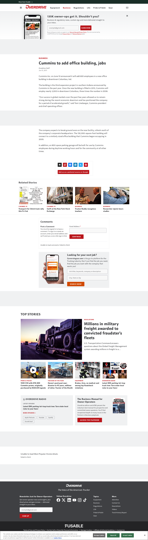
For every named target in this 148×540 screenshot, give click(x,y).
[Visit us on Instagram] (79, 500)
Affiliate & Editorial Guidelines (104, 530)
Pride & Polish (26, 380)
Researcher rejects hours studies (113, 210)
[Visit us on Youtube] (74, 500)
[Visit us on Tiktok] (85, 500)
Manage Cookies (86, 530)
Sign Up (25, 516)
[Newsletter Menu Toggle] (127, 7)
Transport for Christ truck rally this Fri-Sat (31, 210)
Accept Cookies (127, 535)
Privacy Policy (66, 34)
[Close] (145, 535)
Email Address (75, 226)
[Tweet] (81, 165)
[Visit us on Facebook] (58, 500)
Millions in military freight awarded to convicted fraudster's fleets (103, 330)
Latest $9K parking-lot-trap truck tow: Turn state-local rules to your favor (113, 385)
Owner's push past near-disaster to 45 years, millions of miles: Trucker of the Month (60, 385)
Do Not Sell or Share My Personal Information (62, 530)
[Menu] (21, 7)
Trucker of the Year (56, 380)
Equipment (79, 380)
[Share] (70, 165)
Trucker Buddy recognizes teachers (85, 210)
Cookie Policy (58, 538)
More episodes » (29, 413)
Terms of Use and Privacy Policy (78, 32)
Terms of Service (77, 34)
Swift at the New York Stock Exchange (58, 210)
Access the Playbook (89, 420)
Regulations (89, 319)
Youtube (41, 417)
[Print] (60, 165)
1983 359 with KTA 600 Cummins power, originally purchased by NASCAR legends (33, 385)
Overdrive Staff (44, 68)
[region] (74, 535)
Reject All (113, 535)
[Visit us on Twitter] (64, 500)
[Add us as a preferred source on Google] (65, 165)
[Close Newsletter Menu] (127, 15)
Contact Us (121, 530)
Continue (76, 237)
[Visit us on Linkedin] (69, 500)
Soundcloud (29, 421)
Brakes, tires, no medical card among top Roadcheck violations (87, 385)
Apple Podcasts (30, 417)
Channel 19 (23, 206)
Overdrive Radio (108, 380)
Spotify (50, 417)
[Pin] (86, 165)
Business (43, 58)
